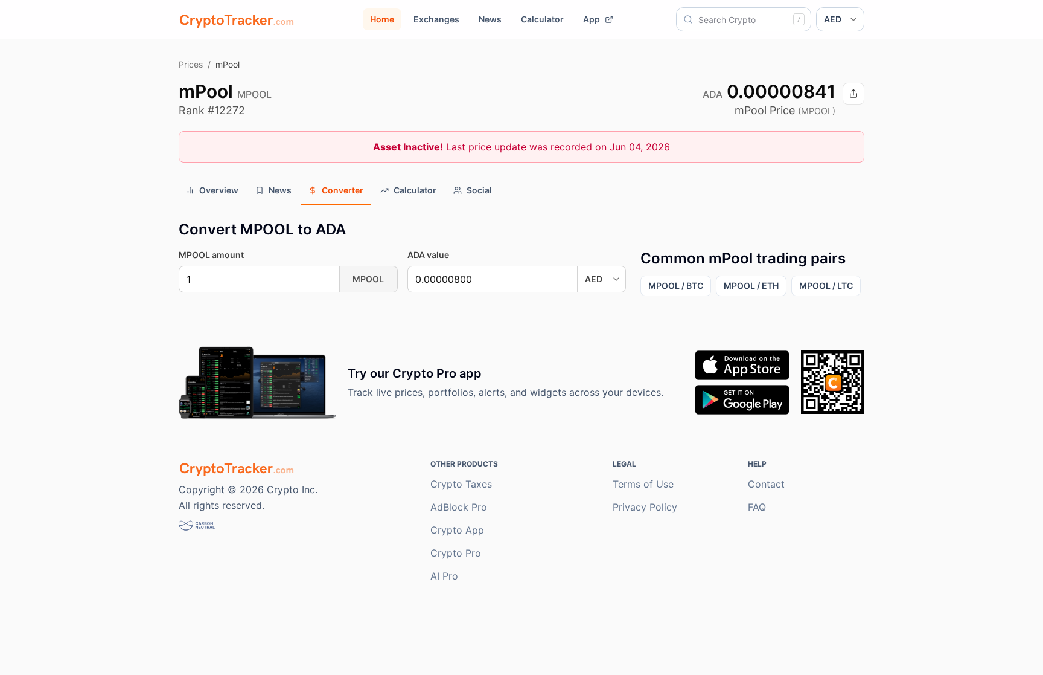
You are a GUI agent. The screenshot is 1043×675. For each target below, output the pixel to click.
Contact (766, 484)
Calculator (542, 19)
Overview (218, 190)
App (591, 19)
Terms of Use (643, 484)
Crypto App (457, 530)
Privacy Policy (645, 507)
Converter (342, 190)
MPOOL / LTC (826, 285)
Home (382, 19)
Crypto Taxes (461, 484)
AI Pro (444, 576)
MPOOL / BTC (675, 285)
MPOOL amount (211, 255)
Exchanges (436, 19)
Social (479, 190)
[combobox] (743, 19)
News (490, 19)
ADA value (428, 255)
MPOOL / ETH (751, 285)
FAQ (757, 507)
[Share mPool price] (853, 94)
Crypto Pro (455, 553)
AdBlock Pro (458, 507)
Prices (191, 64)
